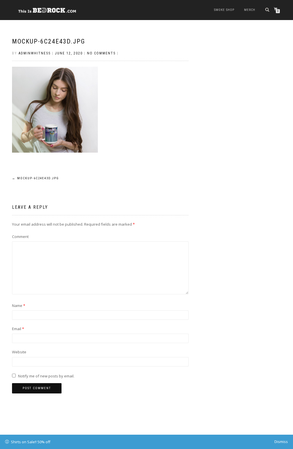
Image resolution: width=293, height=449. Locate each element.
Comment (20, 236)
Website (19, 352)
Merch (249, 10)
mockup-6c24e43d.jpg (48, 41)
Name (18, 305)
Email (18, 328)
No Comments (101, 53)
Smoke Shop (224, 10)
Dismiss (281, 441)
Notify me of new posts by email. (46, 376)
